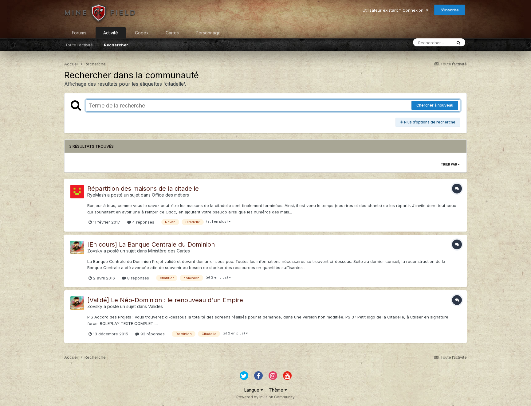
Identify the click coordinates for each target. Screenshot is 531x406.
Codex (142, 32)
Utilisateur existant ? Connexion (394, 10)
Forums (79, 32)
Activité (110, 32)
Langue (252, 389)
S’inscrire (450, 9)
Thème (277, 389)
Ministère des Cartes (169, 250)
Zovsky (94, 250)
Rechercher (116, 44)
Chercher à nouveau (434, 105)
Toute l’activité (79, 44)
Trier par (449, 164)
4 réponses (142, 222)
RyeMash (96, 194)
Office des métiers (170, 194)
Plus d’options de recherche (429, 122)
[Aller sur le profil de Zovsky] (77, 247)
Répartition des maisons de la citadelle (143, 188)
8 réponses (137, 277)
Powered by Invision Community (265, 397)
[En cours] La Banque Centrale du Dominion (151, 244)
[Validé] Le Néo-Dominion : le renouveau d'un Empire (165, 300)
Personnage (208, 32)
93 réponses (152, 333)
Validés (155, 306)
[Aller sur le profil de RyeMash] (77, 191)
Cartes (172, 32)
